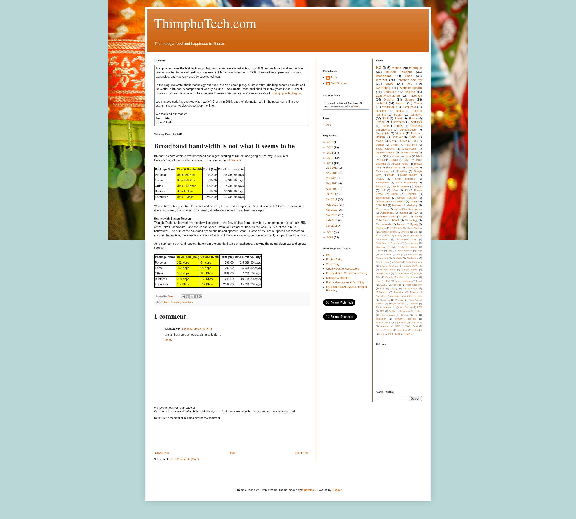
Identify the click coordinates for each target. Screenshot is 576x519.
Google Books (410, 269)
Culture (379, 250)
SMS (389, 83)
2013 (330, 152)
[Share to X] (191, 296)
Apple (385, 126)
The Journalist (384, 224)
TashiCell (381, 103)
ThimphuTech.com (205, 23)
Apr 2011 (332, 209)
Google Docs (383, 273)
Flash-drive (412, 258)
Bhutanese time (406, 239)
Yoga (389, 330)
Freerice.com (382, 262)
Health (390, 175)
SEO (404, 216)
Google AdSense (389, 266)
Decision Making (409, 152)
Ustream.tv (416, 322)
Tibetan (398, 114)
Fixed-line (401, 171)
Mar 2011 (332, 215)
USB (406, 160)
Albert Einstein (414, 228)
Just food (396, 285)
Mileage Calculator (337, 278)
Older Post (301, 452)
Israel (419, 281)
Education (390, 92)
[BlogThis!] (187, 296)
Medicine (398, 292)
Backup (380, 144)
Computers (409, 107)
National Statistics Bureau (408, 209)
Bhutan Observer (385, 152)
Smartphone (382, 182)
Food (408, 76)
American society (388, 231)
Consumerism (407, 129)
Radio (392, 311)
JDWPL (383, 285)
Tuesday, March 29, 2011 (197, 329)
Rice (419, 311)
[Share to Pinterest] (200, 296)
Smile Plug (333, 264)
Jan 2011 (332, 225)
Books (400, 110)
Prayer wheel (396, 303)
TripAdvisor (400, 322)
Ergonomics (382, 258)
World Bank (411, 326)
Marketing (412, 205)
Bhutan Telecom (171, 302)
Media (380, 141)
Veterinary (385, 326)
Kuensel (401, 103)
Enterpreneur (383, 197)
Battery (398, 235)
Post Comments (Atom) (185, 459)
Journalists (382, 133)
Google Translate (394, 277)
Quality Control (404, 307)
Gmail (413, 137)
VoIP (383, 190)
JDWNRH (381, 205)
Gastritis (397, 262)
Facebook (416, 95)
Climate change (409, 247)
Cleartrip (411, 193)
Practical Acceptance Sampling (345, 282)
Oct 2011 (332, 178)
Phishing (403, 212)
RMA (415, 212)
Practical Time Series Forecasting (346, 273)
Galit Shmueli (339, 83)
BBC (416, 231)
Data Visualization (388, 95)
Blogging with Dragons (287, 93)
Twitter (418, 186)
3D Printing (396, 228)
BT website (234, 160)
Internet (381, 80)
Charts (418, 103)
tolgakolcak (308, 490)
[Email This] (183, 296)
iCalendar (417, 330)
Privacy (380, 178)
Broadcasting (411, 243)
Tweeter (401, 224)
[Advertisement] (236, 435)
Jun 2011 (332, 199)
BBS (400, 126)
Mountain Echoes (412, 296)
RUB (382, 311)
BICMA (403, 141)
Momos (395, 296)
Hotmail (414, 201)
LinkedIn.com (410, 288)
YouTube (381, 228)
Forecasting (393, 156)
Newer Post (162, 452)
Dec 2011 (332, 167)
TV (415, 315)
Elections (413, 254)
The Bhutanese (400, 186)
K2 (378, 67)
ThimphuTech (383, 322)
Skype (394, 160)
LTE (382, 288)
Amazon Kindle (400, 163)
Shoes (404, 315)
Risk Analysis (387, 315)
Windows (416, 114)
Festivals (397, 258)
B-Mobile (415, 67)
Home (232, 452)
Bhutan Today (393, 167)
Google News (402, 273)
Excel (379, 156)
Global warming (414, 262)
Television (381, 319)
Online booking (408, 175)
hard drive (402, 330)
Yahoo (379, 330)
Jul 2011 (331, 194)
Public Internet (384, 307)
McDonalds (381, 292)
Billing (395, 193)
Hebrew (414, 277)
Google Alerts (387, 269)
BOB (415, 141)
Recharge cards (385, 216)
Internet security (410, 80)
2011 (330, 163)
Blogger (336, 490)
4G (406, 190)
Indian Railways (403, 281)
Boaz (334, 77)
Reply (168, 340)
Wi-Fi (397, 326)
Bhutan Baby (334, 259)
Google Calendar (407, 197)
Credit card (412, 167)
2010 (330, 232)
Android (405, 231)
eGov (395, 190)
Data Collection (404, 250)
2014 (330, 147)
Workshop (388, 107)
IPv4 (378, 281)
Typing (414, 224)
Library (393, 288)
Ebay (399, 254)
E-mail (399, 118)
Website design (410, 87)
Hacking (410, 92)
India (408, 156)
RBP (419, 307)
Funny (413, 118)
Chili (393, 247)
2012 (330, 157)
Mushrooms (382, 209)
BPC (387, 235)
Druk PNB (385, 254)
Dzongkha (383, 87)
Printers (414, 303)
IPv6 (387, 281)
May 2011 (332, 204)
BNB (385, 118)
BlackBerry (381, 243)
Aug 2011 (332, 188)
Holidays (400, 201)
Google (409, 99)
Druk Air (397, 137)
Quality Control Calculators (342, 268)
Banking (381, 110)
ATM (391, 141)
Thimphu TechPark (405, 319)
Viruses (400, 133)
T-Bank (396, 220)
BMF (378, 235)
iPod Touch (394, 334)
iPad (381, 334)
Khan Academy (414, 285)
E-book (395, 144)
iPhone (380, 122)
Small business (405, 178)
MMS (419, 156)
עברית (407, 334)
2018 (330, 142)
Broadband (188, 302)
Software (381, 186)
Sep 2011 (332, 183)
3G (409, 83)
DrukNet (389, 99)
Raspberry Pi (406, 311)
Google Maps (383, 201)
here (355, 106)
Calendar (380, 247)
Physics (399, 300)
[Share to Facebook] (196, 296)
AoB (328, 124)
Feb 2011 (332, 220)
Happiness (398, 122)
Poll (383, 160)
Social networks (385, 148)
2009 (330, 237)
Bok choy (396, 243)
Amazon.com (409, 148)
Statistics (416, 122)
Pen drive (411, 144)
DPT (390, 250)
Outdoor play (387, 212)
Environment (383, 171)
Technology (411, 220)
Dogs (419, 250)
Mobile (396, 67)
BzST (329, 255)
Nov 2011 (332, 173)
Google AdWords (413, 266)
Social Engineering (406, 182)
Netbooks (385, 300)
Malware (396, 205)
